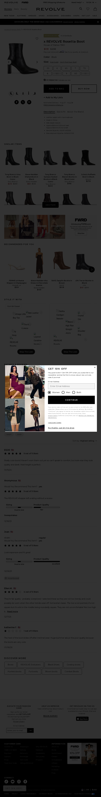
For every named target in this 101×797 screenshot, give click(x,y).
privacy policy (52, 415)
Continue (71, 400)
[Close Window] (95, 367)
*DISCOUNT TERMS (54, 423)
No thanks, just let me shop (61, 428)
